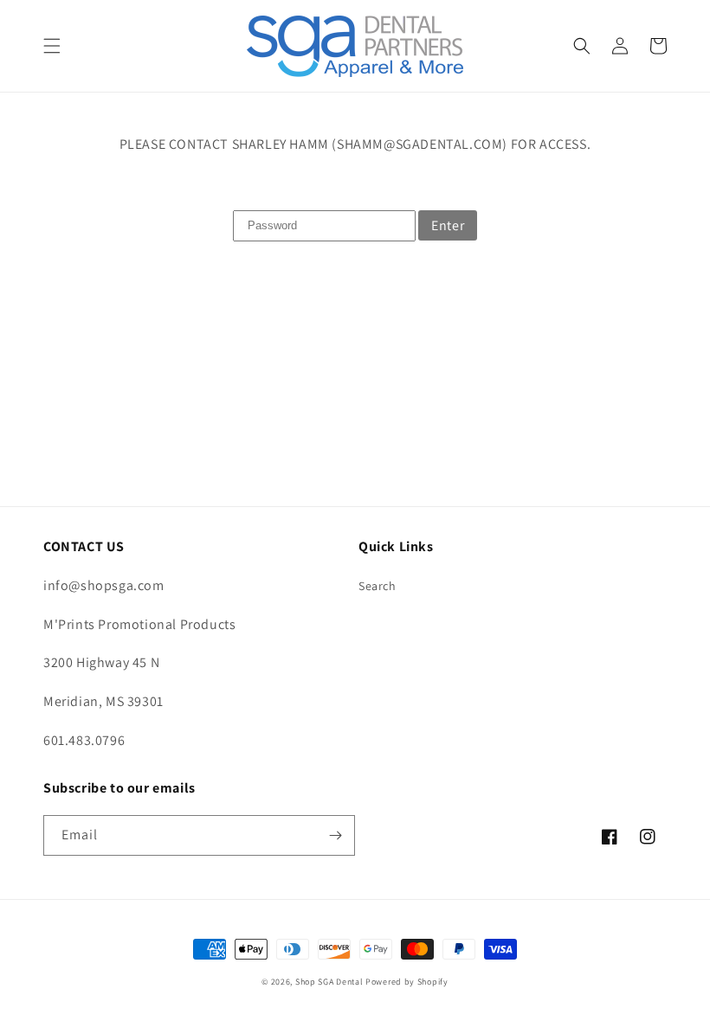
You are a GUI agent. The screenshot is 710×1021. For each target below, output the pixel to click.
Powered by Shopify (407, 981)
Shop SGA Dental (329, 981)
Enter (447, 225)
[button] (52, 46)
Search (377, 586)
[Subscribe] (335, 835)
